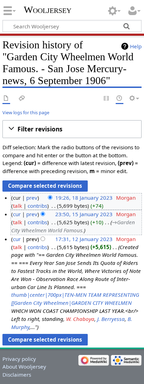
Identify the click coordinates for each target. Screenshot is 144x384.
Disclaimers (16, 374)
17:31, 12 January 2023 (84, 238)
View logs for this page (25, 112)
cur (17, 214)
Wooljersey (47, 9)
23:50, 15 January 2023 (84, 214)
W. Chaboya (80, 318)
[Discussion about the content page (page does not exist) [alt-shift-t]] (22, 99)
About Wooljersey (24, 366)
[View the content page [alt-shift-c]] (6, 99)
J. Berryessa (111, 318)
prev (31, 197)
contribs (37, 205)
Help (136, 46)
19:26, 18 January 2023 (84, 197)
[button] (72, 129)
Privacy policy (19, 358)
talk (17, 205)
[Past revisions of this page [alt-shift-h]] (119, 99)
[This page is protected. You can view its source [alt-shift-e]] (106, 99)
